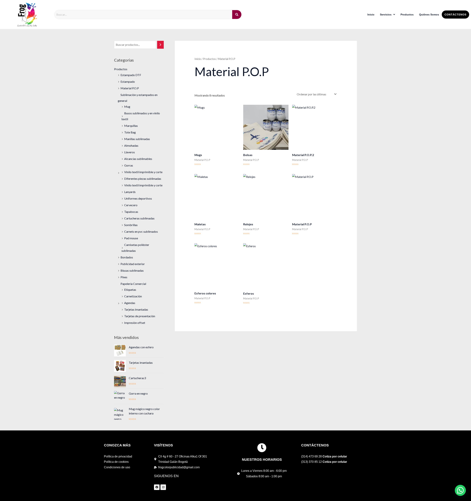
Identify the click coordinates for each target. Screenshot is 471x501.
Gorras (128, 165)
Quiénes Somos (429, 14)
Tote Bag (130, 132)
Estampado (128, 81)
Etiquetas (130, 289)
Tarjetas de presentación (139, 316)
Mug (127, 106)
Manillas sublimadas (137, 139)
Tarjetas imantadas (136, 309)
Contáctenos (455, 14)
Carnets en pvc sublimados (141, 231)
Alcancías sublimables (138, 158)
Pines (124, 277)
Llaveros (129, 152)
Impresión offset (134, 322)
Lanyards (130, 192)
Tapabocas (131, 211)
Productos (407, 14)
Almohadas (131, 145)
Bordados (127, 257)
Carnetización (133, 296)
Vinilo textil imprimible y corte (143, 172)
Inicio (370, 14)
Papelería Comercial (133, 283)
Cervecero (130, 205)
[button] (460, 490)
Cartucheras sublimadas (139, 218)
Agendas (129, 303)
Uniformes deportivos (138, 198)
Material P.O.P (130, 88)
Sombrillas (131, 225)
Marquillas (131, 125)
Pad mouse (131, 238)
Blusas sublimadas (132, 270)
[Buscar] (160, 45)
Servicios (386, 14)
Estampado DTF (131, 75)
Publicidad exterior (133, 264)
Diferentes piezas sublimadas (142, 178)
